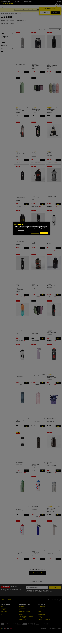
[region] (31, 228)
